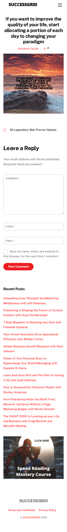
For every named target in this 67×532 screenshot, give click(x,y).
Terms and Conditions (21, 510)
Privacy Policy (47, 510)
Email (10, 240)
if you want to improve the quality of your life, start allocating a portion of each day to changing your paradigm (33, 30)
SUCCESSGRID (31, 517)
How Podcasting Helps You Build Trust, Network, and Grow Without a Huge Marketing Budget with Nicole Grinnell (29, 404)
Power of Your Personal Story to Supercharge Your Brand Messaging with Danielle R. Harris (30, 363)
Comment (13, 178)
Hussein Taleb (28, 48)
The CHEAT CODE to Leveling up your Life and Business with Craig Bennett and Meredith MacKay (31, 421)
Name (10, 226)
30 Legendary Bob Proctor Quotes (33, 130)
